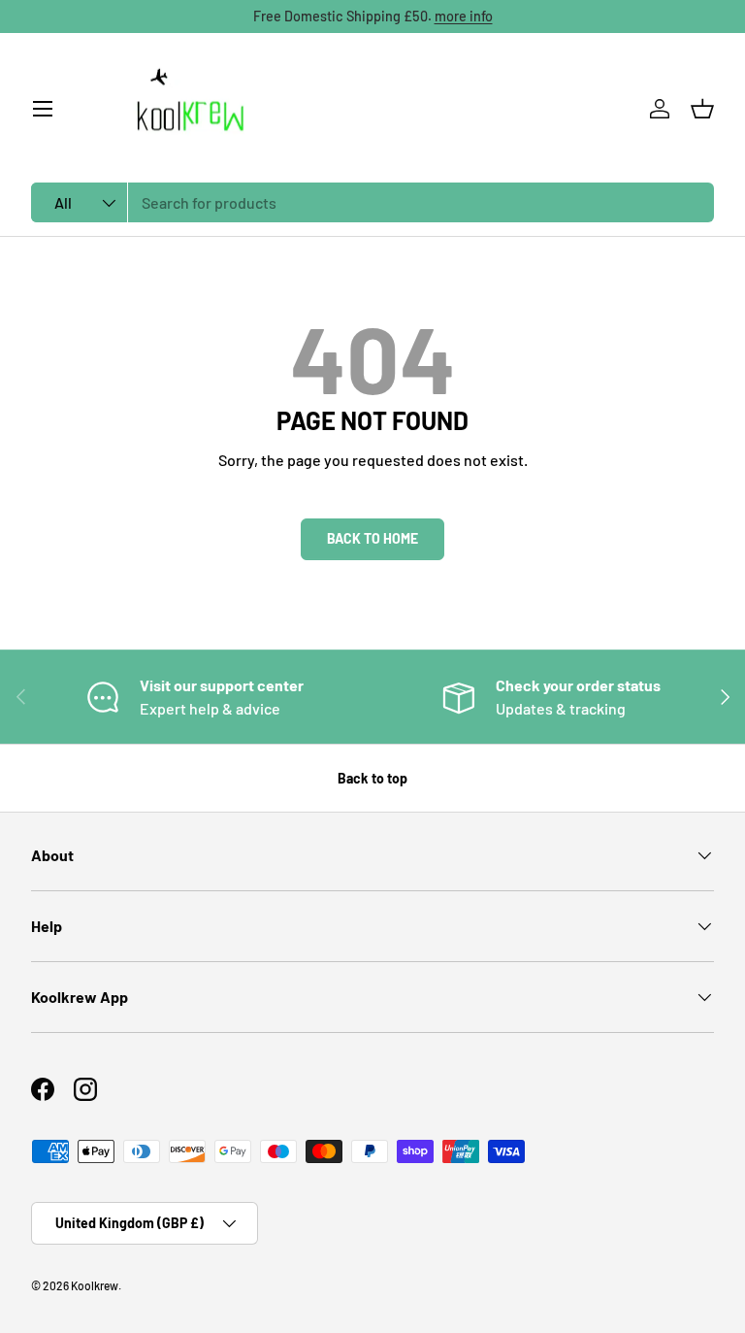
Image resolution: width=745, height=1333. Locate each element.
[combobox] (372, 202)
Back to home (372, 538)
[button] (702, 108)
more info (464, 16)
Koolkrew (94, 1285)
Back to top (372, 778)
